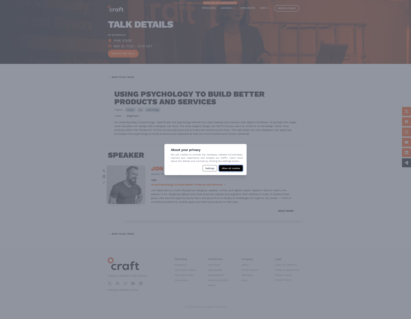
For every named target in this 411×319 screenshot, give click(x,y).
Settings (209, 168)
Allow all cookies (231, 168)
